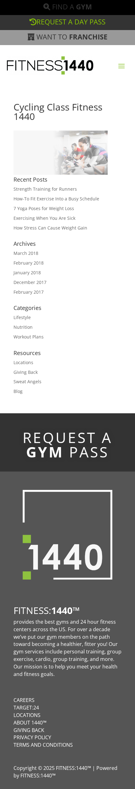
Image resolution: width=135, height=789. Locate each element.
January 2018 (27, 273)
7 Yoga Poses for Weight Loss (44, 208)
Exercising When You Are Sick (44, 218)
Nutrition (23, 327)
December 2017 (30, 282)
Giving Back (26, 372)
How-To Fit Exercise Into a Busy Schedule (56, 199)
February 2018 (29, 263)
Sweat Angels (27, 381)
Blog (18, 391)
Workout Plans (29, 337)
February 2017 (29, 292)
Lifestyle (22, 317)
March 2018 (26, 253)
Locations (23, 362)
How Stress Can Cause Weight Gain (50, 228)
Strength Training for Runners (45, 189)
